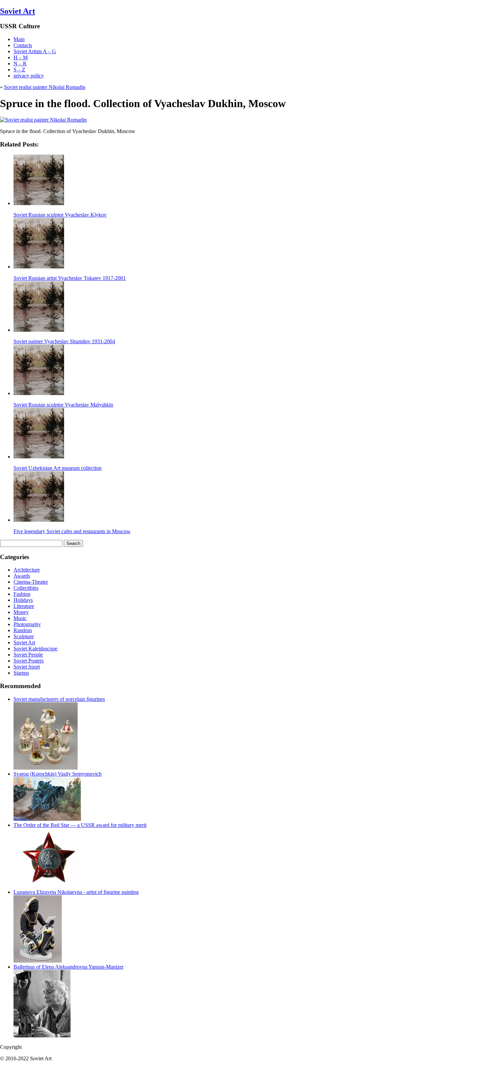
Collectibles (25, 588)
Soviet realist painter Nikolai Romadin (44, 87)
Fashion (21, 594)
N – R (20, 63)
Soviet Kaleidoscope (35, 648)
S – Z (19, 69)
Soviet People (28, 654)
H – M (20, 57)
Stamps (21, 673)
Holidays (23, 600)
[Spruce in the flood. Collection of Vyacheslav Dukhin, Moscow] (43, 120)
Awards (21, 576)
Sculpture (23, 636)
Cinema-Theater (30, 582)
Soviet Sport (26, 667)
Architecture (26, 570)
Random (22, 630)
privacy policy (28, 75)
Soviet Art (17, 11)
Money (21, 612)
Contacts (22, 45)
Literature (23, 606)
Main (19, 39)
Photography (27, 624)
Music (20, 618)
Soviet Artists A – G (34, 51)
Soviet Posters (28, 661)
